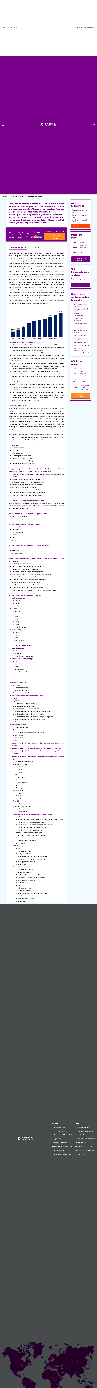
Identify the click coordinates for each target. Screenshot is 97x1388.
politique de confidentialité (86, 1139)
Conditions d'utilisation (85, 1146)
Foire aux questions (83, 1127)
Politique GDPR (82, 1143)
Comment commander (85, 1131)
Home (4, 196)
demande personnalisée (81, 285)
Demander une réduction (81, 259)
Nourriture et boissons (61, 1150)
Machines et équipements (62, 1154)
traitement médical (60, 1131)
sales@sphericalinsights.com (85, 28)
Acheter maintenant (80, 226)
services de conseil (83, 1135)
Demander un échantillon (55, 236)
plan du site (81, 1154)
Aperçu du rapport (18, 247)
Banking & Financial (17, 196)
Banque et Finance (60, 1143)
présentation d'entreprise (85, 1150)
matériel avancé (59, 1127)
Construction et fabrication (63, 1146)
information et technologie (63, 1135)
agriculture (58, 1139)
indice (36, 247)
